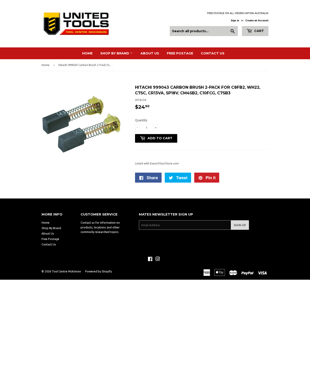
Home (87, 53)
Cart (258, 31)
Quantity (141, 120)
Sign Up (240, 225)
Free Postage (180, 53)
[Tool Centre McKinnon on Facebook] (150, 259)
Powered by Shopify (98, 271)
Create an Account (256, 20)
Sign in (235, 20)
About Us (149, 53)
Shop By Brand (115, 53)
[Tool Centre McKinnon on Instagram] (157, 259)
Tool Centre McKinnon (66, 271)
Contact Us (212, 53)
